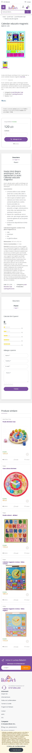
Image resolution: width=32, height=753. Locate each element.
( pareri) (10, 80)
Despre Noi (4, 694)
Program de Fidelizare (7, 707)
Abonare (25, 667)
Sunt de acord (17, 750)
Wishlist (17, 144)
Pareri (16, 162)
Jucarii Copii (10, 16)
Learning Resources (17, 94)
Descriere (16, 157)
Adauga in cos (17, 139)
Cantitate (6, 131)
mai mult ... (23, 77)
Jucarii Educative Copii (20, 16)
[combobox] (13, 11)
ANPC (2, 714)
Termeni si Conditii (6, 703)
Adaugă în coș (27, 454)
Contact (29, 2)
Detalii (16, 459)
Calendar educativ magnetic (11, 19)
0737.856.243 (6, 2)
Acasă (4, 16)
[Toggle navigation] (3, 7)
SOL (2, 717)
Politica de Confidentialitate (16, 746)
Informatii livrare (5, 697)
